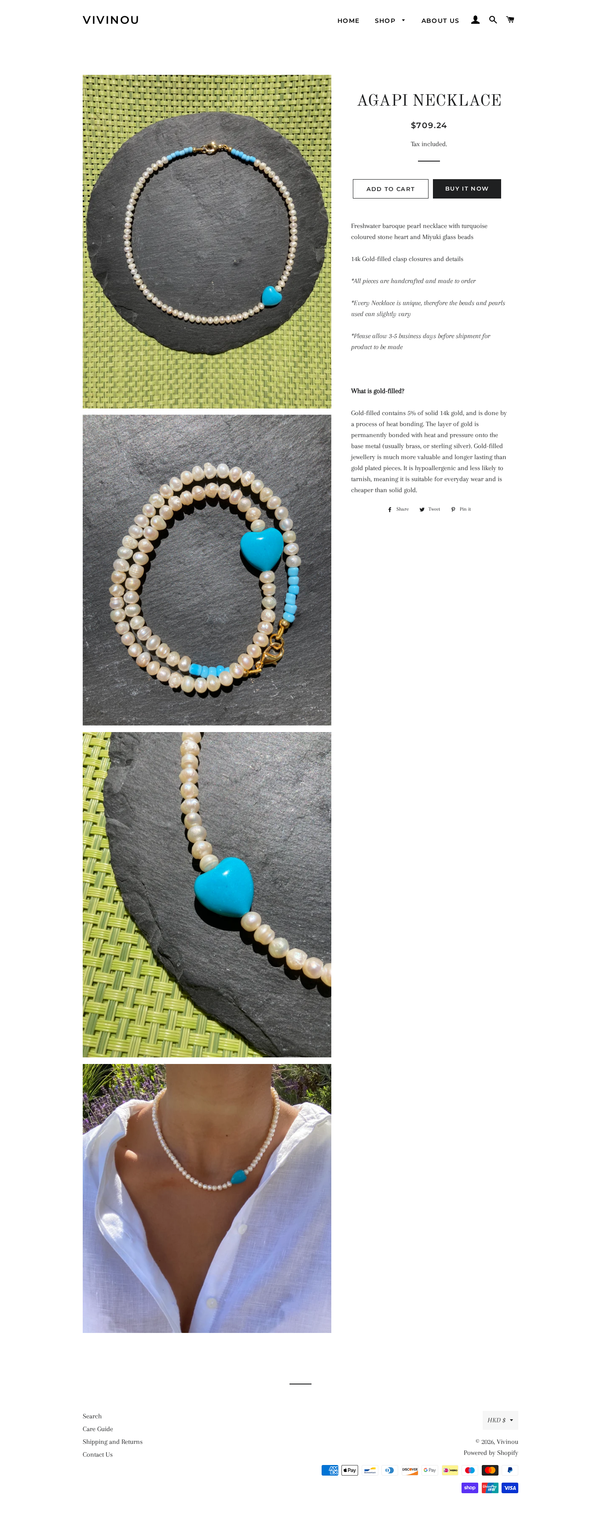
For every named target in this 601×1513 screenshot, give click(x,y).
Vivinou (111, 19)
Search (92, 1416)
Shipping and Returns (113, 1442)
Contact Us (98, 1454)
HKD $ (496, 1420)
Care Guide (98, 1429)
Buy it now (467, 188)
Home (348, 21)
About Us (440, 21)
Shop (386, 21)
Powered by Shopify (491, 1453)
